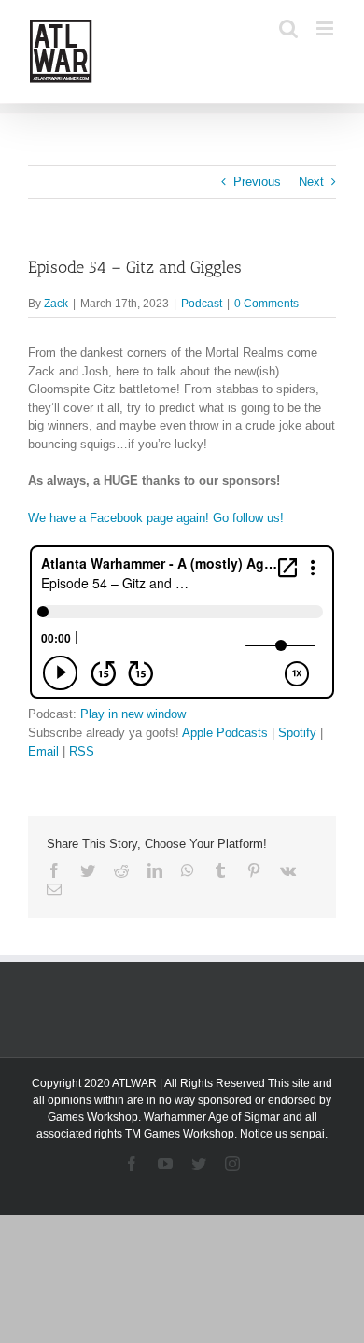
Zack (56, 303)
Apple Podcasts (225, 733)
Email (43, 751)
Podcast (201, 303)
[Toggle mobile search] (288, 28)
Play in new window (133, 714)
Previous (257, 182)
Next (311, 182)
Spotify (297, 733)
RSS (81, 751)
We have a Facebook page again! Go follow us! (156, 518)
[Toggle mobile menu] (326, 28)
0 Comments (266, 303)
